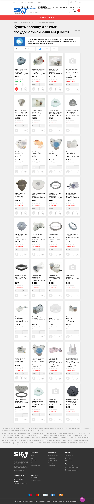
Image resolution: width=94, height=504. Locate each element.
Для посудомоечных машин (27, 22)
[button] (82, 499)
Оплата (39, 2)
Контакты (33, 460)
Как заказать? (51, 458)
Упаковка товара (52, 460)
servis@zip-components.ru (44, 8)
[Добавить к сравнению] (60, 378)
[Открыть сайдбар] (14, 2)
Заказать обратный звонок (28, 8)
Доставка (30, 2)
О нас (22, 2)
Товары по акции (35, 465)
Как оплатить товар (53, 455)
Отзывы (33, 463)
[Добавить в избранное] (55, 378)
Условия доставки (52, 463)
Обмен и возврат (52, 465)
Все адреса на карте (36, 480)
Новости (33, 458)
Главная (15, 22)
